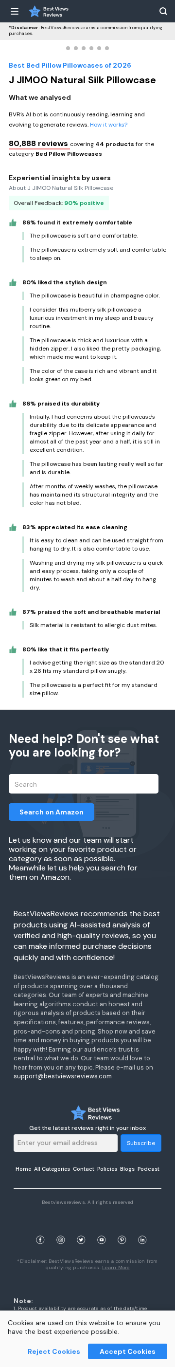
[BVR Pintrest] (122, 1228)
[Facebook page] (40, 1228)
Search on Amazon (51, 812)
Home (23, 1168)
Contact (83, 1168)
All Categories (52, 1168)
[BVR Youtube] (101, 1228)
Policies (107, 1168)
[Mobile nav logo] (48, 11)
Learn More (116, 1267)
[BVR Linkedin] (142, 1228)
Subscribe (141, 1143)
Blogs (127, 1168)
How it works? (108, 125)
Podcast (148, 1168)
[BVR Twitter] (81, 1228)
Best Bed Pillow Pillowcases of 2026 (70, 65)
